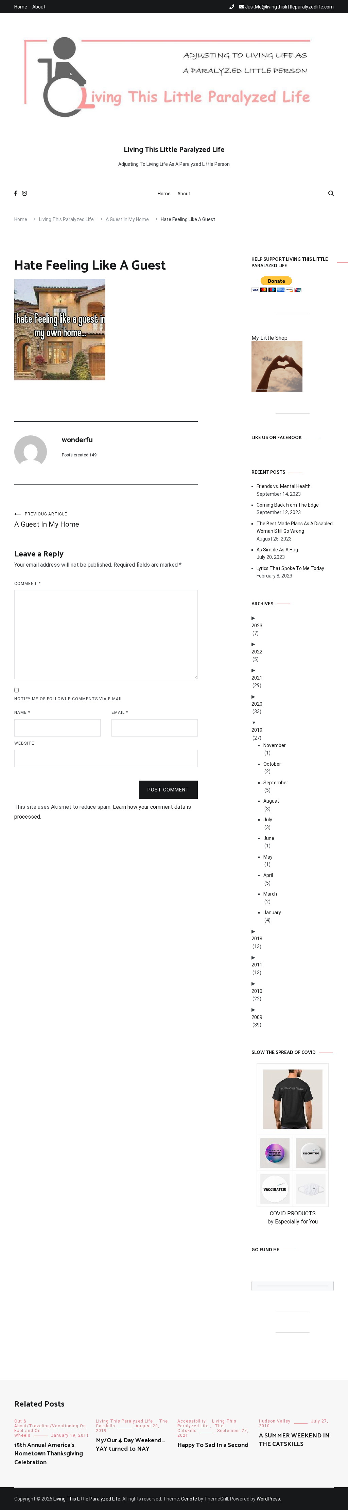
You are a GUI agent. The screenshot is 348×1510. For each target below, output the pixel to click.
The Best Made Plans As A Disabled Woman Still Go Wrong (295, 527)
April (268, 875)
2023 (256, 625)
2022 (256, 651)
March (270, 894)
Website (24, 743)
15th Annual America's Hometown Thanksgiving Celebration (48, 1453)
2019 (256, 730)
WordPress (268, 1499)
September (275, 782)
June (268, 838)
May (268, 857)
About (39, 6)
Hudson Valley (275, 1421)
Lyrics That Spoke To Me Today (290, 568)
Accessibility (191, 1421)
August (271, 801)
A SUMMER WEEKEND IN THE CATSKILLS (294, 1440)
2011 (256, 964)
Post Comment (168, 789)
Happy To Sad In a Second (212, 1445)
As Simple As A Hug (277, 549)
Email (119, 712)
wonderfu (77, 440)
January (272, 912)
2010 (256, 991)
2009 (256, 1017)
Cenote (189, 1499)
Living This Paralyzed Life (124, 1421)
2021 (256, 678)
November (274, 745)
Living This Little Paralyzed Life (174, 150)
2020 (256, 704)
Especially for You (296, 1221)
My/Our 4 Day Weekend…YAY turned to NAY (130, 1444)
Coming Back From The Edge (288, 505)
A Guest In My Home (46, 520)
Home (20, 6)
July (267, 819)
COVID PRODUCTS (293, 1213)
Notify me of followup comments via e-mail (68, 699)
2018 (256, 938)
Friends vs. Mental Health (284, 486)
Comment (27, 583)
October (272, 764)
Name (22, 712)
